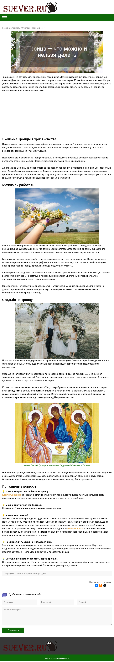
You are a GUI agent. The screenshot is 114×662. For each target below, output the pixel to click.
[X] (104, 585)
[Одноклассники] (100, 585)
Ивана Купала (75, 528)
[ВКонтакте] (96, 585)
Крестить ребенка (11, 495)
